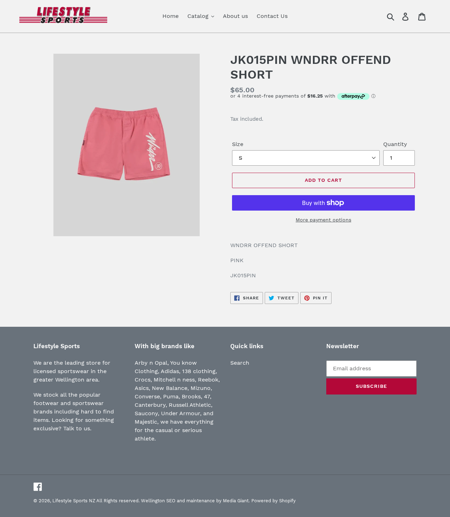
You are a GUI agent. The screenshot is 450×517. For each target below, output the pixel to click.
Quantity (395, 144)
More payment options (323, 220)
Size (237, 144)
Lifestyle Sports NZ (73, 500)
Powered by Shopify (273, 500)
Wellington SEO (158, 500)
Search (239, 362)
